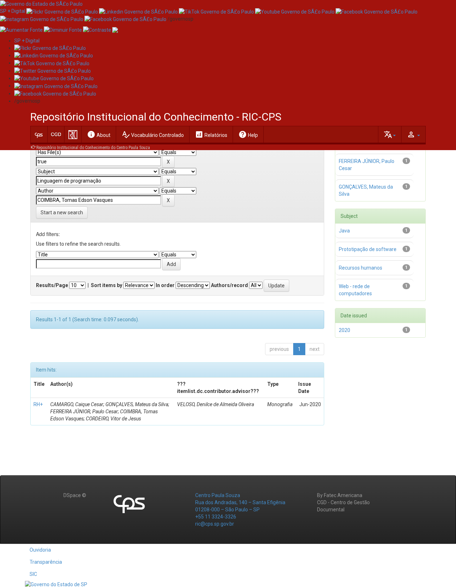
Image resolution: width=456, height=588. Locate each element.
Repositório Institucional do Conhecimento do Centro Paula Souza (93, 147)
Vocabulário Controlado (152, 134)
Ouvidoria (40, 550)
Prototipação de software (368, 249)
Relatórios (211, 134)
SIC (33, 574)
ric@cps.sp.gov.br (214, 524)
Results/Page (52, 285)
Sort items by (106, 285)
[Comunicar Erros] (115, 29)
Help (248, 134)
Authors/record (229, 285)
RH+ (38, 404)
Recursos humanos (360, 268)
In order (165, 285)
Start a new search (62, 212)
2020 (344, 330)
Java (344, 231)
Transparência (46, 562)
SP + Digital (12, 11)
